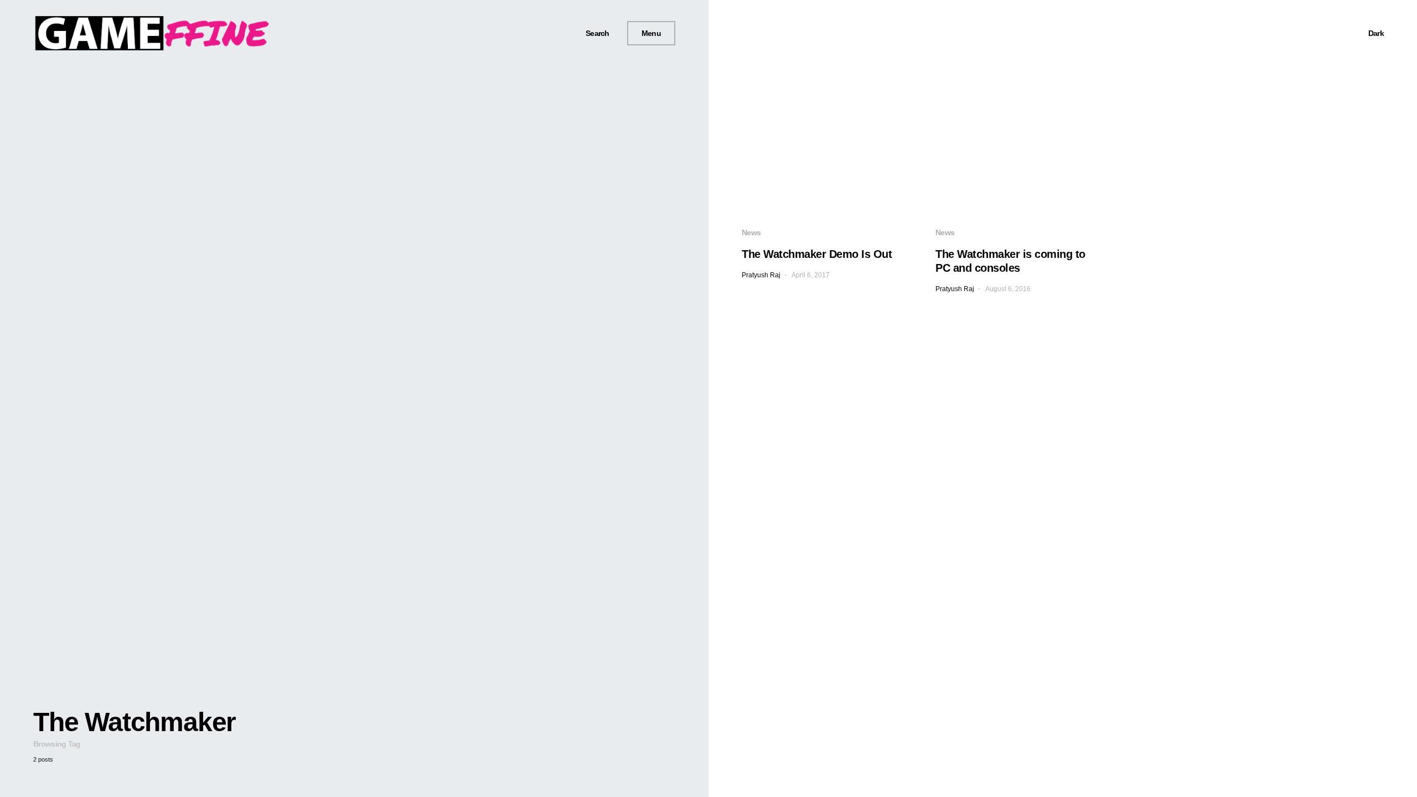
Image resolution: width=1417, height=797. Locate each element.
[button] (593, 33)
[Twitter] (543, 33)
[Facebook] (530, 33)
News (751, 232)
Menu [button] (651, 33)
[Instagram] (556, 33)
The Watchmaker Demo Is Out (817, 254)
